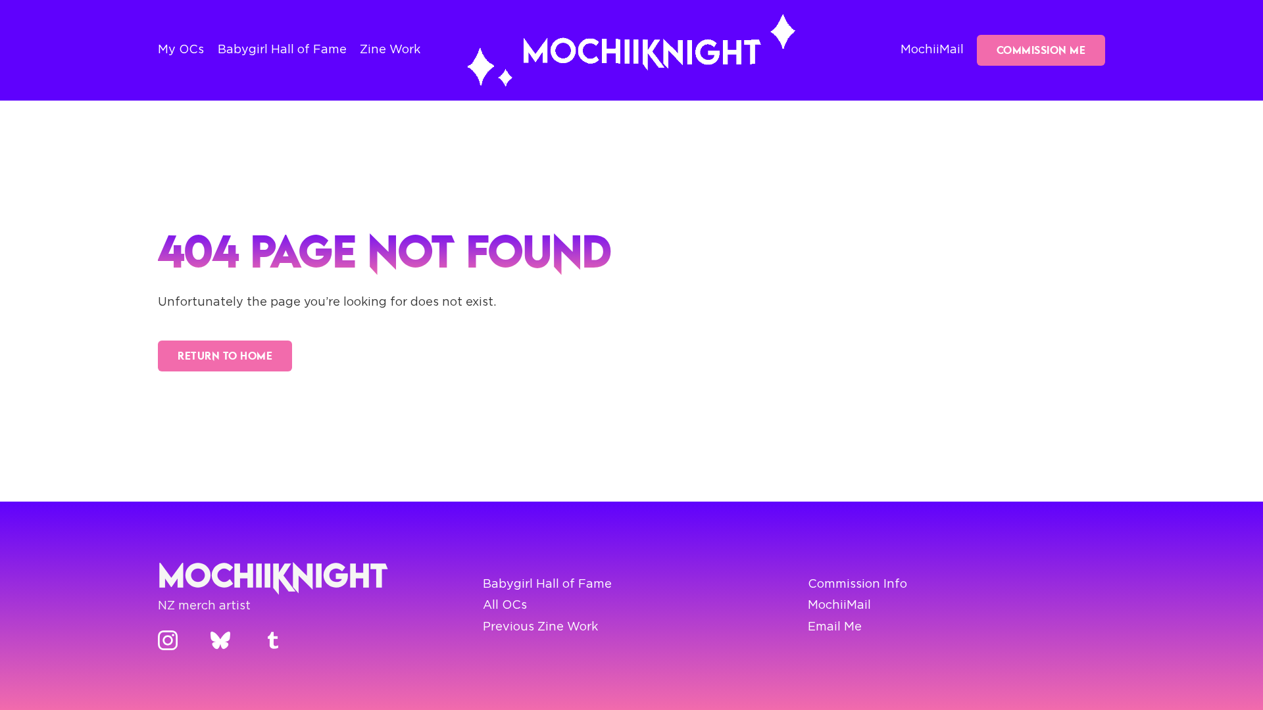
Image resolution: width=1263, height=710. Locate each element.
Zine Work (390, 50)
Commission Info (857, 584)
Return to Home (225, 355)
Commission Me (1041, 50)
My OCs (181, 50)
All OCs (505, 605)
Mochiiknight (272, 574)
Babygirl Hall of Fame (282, 50)
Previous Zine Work (540, 627)
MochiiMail (932, 50)
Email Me (835, 627)
